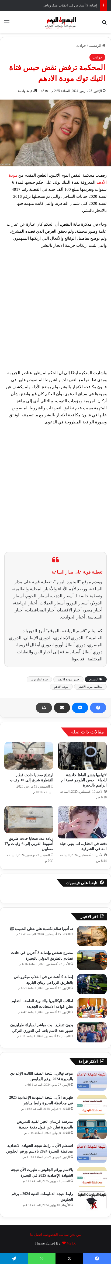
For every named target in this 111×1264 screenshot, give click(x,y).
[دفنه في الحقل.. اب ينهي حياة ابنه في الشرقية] (82, 822)
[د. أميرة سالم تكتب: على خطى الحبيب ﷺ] (92, 936)
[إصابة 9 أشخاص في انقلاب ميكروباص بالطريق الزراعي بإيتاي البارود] (92, 984)
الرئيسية (95, 46)
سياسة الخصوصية (56, 1235)
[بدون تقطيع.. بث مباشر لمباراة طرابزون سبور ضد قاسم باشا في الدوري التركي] (92, 1032)
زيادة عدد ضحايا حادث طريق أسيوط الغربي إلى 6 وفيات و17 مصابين (28, 844)
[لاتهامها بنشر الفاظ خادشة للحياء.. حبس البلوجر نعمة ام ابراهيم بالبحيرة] (82, 756)
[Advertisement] (55, 311)
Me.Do (72, 1243)
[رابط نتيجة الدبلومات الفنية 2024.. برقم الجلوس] (92, 1201)
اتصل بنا (36, 1235)
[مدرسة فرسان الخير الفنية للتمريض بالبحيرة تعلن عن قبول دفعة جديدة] (92, 1129)
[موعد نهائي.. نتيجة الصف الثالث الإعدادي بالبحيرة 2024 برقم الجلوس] (92, 1081)
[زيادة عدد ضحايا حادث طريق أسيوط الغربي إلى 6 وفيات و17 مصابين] (28, 820)
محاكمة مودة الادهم (90, 686)
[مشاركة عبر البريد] (62, 708)
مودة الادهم (61, 686)
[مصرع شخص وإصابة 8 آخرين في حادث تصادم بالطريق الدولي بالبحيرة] (92, 960)
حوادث (81, 46)
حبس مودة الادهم (68, 679)
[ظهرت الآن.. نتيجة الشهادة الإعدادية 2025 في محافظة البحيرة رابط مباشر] (92, 1105)
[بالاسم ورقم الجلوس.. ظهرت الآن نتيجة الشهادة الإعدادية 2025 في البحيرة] (92, 1177)
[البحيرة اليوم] (55, 22)
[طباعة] (44, 708)
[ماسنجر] (80, 708)
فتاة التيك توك (39, 679)
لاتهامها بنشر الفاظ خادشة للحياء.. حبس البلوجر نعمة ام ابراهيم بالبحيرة (84, 780)
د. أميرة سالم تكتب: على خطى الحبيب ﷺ (41, 929)
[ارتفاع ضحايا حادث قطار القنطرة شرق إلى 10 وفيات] (28, 756)
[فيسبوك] (98, 708)
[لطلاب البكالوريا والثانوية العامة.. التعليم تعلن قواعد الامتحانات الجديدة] (92, 1008)
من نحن (75, 1235)
